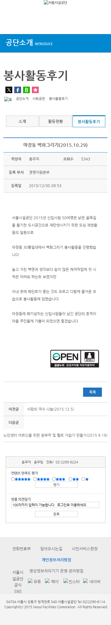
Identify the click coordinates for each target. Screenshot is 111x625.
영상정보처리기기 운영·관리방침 (56, 570)
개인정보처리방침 (56, 559)
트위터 (8, 90)
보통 (61, 479)
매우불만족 (87, 479)
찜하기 (35, 90)
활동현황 (55, 121)
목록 (92, 392)
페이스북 (17, 90)
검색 (101, 23)
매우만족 (23, 479)
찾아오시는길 (51, 548)
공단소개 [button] (29, 42)
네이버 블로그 (26, 90)
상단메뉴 (9, 23)
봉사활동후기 (89, 121)
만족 (44, 479)
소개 (22, 121)
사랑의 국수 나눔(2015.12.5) (50, 409)
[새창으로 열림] (33, 582)
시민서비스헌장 (85, 548)
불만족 (76, 479)
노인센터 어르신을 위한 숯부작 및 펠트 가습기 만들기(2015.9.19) (55, 435)
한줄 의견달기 (21, 499)
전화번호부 (21, 548)
